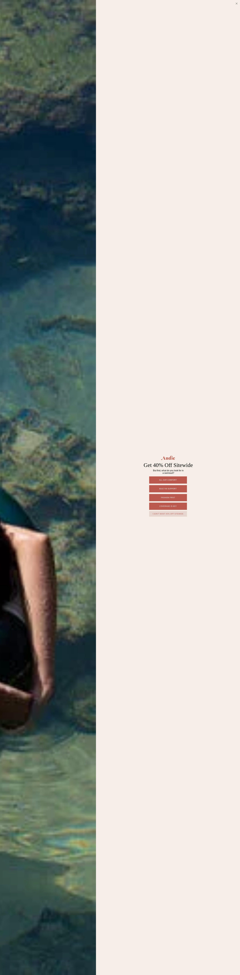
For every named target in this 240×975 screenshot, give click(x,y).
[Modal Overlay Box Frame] (120, 487)
